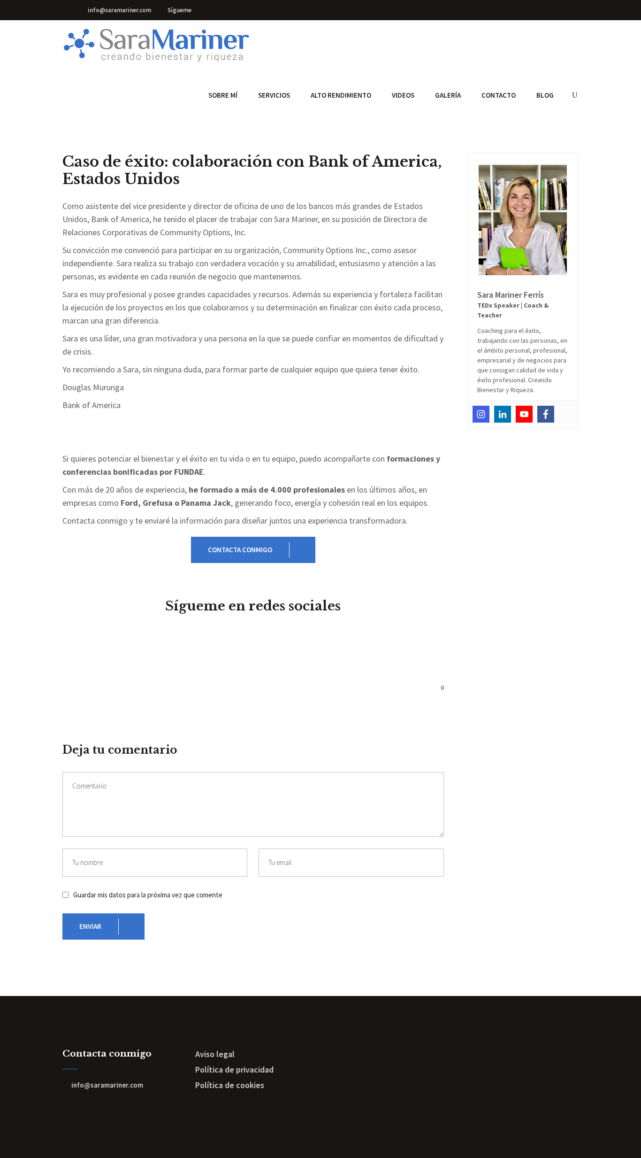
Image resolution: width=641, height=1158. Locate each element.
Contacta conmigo (240, 549)
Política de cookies (229, 1085)
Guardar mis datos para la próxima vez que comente (147, 894)
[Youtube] (524, 414)
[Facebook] (545, 414)
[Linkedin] (502, 414)
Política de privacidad (234, 1069)
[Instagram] (481, 414)
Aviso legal (215, 1054)
